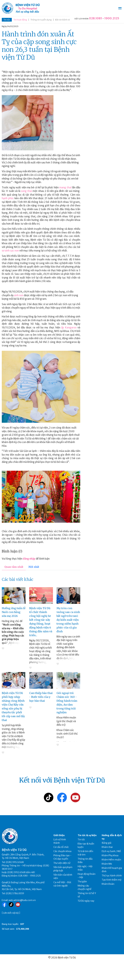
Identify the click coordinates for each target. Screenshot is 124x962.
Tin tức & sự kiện (87, 835)
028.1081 (95, 18)
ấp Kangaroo (68, 327)
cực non (14, 250)
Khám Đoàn (108, 883)
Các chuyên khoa (62, 851)
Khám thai (107, 847)
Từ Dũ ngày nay (86, 900)
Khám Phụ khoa (110, 855)
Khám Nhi (107, 863)
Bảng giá (106, 842)
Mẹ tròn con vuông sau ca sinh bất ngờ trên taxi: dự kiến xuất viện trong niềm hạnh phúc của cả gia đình (68, 620)
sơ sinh (6, 250)
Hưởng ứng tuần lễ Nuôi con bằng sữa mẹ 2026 (13, 612)
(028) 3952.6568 (15, 862)
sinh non (18, 295)
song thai (26, 191)
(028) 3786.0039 (15, 893)
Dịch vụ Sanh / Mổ (111, 851)
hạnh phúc (8, 198)
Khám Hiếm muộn (111, 859)
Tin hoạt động (20, 19)
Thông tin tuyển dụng (41, 19)
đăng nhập (29, 558)
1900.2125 (111, 18)
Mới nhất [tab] (33, 566)
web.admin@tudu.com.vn (22, 900)
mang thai (65, 187)
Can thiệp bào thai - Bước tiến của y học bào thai (41, 696)
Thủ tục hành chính (112, 875)
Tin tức (6, 19)
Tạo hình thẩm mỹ (111, 879)
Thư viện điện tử (61, 863)
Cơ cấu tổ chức (61, 847)
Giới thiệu (59, 835)
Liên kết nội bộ (11, 912)
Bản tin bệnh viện (63, 19)
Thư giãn (82, 881)
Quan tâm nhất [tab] (13, 566)
